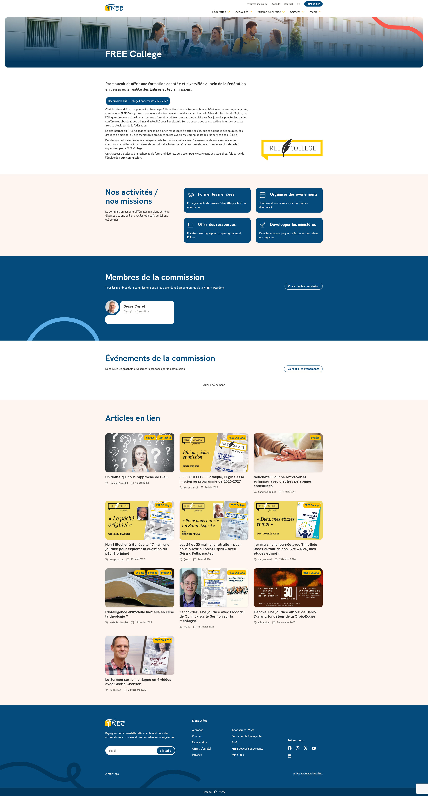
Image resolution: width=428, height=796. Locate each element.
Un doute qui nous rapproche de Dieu (136, 477)
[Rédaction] (255, 621)
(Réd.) (187, 559)
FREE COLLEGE (237, 437)
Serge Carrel (191, 487)
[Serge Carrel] (181, 486)
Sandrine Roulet (267, 492)
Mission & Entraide (269, 11)
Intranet (197, 754)
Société (315, 437)
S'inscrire (165, 750)
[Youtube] (314, 748)
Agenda (276, 4)
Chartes (196, 736)
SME (234, 742)
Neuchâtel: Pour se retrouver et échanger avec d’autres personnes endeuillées (283, 481)
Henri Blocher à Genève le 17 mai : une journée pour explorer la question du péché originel (137, 549)
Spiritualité (164, 437)
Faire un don (199, 742)
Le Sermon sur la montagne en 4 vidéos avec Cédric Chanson (138, 681)
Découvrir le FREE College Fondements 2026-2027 (138, 101)
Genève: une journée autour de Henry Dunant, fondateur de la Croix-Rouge (285, 614)
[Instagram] (298, 748)
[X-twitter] (306, 748)
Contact (288, 4)
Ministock (238, 754)
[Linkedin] (290, 756)
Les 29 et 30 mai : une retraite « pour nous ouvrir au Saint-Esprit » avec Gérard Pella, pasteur (210, 549)
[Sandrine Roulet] (255, 491)
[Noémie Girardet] (106, 482)
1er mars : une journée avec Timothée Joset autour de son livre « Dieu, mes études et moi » (285, 549)
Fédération (219, 11)
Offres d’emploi (201, 748)
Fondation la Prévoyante (246, 736)
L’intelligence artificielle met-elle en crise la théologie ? (139, 614)
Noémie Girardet (119, 483)
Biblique (149, 437)
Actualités (241, 11)
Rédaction (264, 622)
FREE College (163, 505)
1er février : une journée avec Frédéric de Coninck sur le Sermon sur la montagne (212, 616)
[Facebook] (290, 748)
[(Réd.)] (181, 558)
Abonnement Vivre (243, 730)
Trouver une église (257, 4)
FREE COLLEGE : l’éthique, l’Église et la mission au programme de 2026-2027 (212, 479)
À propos (197, 730)
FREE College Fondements (247, 748)
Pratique (166, 572)
